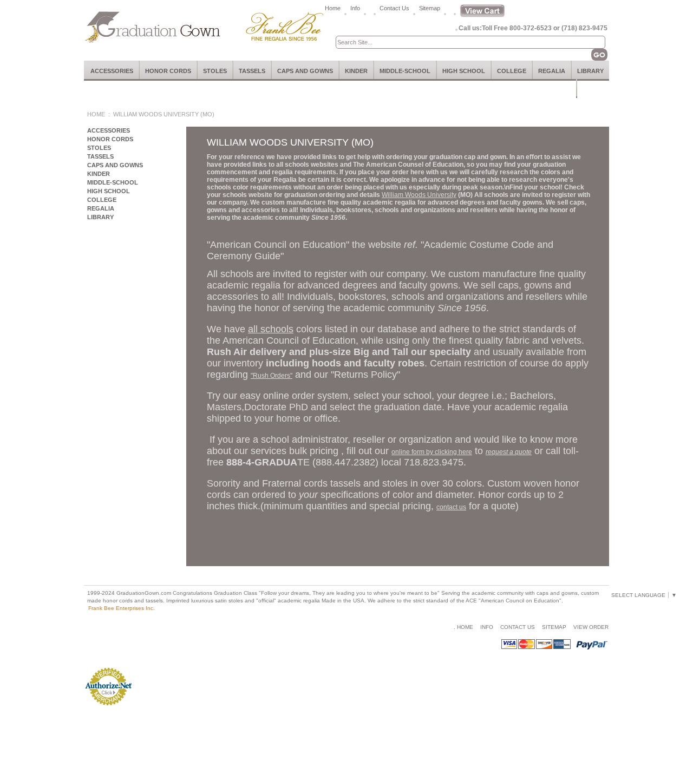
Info (355, 8)
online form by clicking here (431, 452)
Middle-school (405, 71)
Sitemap (429, 8)
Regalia (551, 71)
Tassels (252, 71)
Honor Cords (168, 71)
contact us (451, 507)
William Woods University (419, 195)
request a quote (509, 452)
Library (590, 71)
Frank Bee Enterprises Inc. (121, 608)
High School (463, 71)
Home (333, 8)
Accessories (111, 71)
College (511, 71)
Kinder (356, 71)
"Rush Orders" (271, 375)
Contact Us (394, 8)
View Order (591, 627)
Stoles (215, 71)
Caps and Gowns (305, 71)
